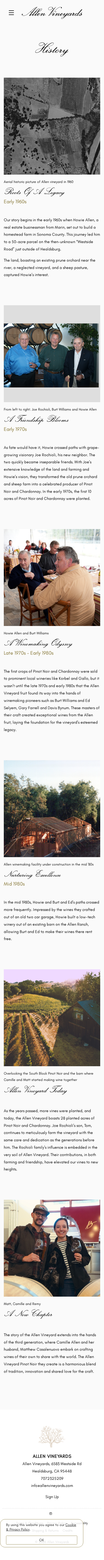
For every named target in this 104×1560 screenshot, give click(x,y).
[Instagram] (50, 1513)
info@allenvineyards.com (52, 1485)
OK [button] (41, 1540)
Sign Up (52, 1496)
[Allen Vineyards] (52, 1436)
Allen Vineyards (52, 13)
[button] (12, 12)
